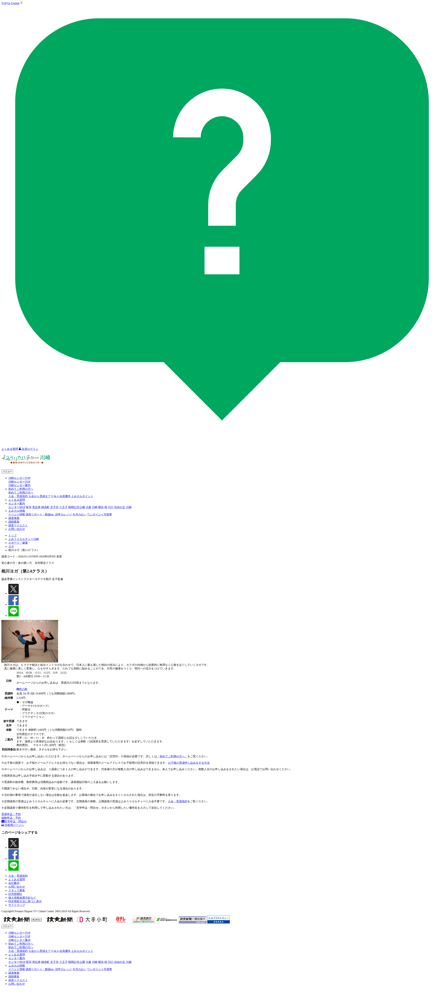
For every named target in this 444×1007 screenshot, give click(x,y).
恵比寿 (36, 507)
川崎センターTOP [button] (19, 477)
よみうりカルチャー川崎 (23, 539)
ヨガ (11, 546)
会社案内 (13, 883)
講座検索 (13, 518)
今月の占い (79, 514)
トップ (12, 535)
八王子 (63, 507)
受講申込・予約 (11, 814)
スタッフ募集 (16, 890)
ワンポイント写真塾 (99, 514)
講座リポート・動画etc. (40, 514)
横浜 (101, 507)
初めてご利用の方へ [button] (20, 488)
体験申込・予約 (11, 817)
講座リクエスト (18, 525)
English (15, 3)
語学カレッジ (63, 514)
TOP (4, 3)
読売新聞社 (15, 894)
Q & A (55, 496)
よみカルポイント (82, 496)
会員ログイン (29, 448)
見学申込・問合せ (16, 821)
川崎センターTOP (19, 481)
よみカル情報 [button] (16, 510)
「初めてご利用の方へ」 (172, 756)
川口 (110, 507)
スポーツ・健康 (18, 542)
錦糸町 (45, 507)
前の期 (23, 689)
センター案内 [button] (16, 503)
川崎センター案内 (19, 485)
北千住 (54, 507)
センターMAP (16, 507)
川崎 (94, 507)
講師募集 (13, 521)
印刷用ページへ (14, 825)
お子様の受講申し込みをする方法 (189, 762)
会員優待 (64, 496)
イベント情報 (16, 514)
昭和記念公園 (76, 507)
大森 (88, 507)
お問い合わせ (16, 529)
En (8, 3)
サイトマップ (16, 905)
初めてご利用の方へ (20, 492)
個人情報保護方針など (22, 897)
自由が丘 (119, 507)
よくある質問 (16, 499)
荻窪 (29, 507)
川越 (128, 507)
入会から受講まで (39, 496)
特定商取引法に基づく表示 (25, 901)
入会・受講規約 (18, 496)
